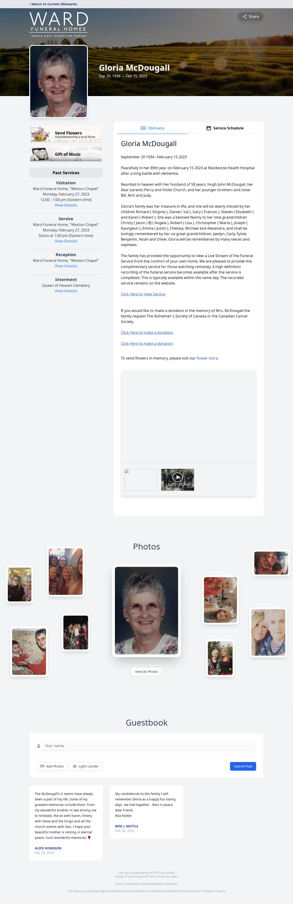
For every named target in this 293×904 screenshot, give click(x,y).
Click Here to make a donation (147, 332)
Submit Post (243, 766)
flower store (207, 358)
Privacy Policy (133, 876)
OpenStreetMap (151, 884)
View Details (66, 205)
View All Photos (146, 671)
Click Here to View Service (143, 294)
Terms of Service (159, 876)
